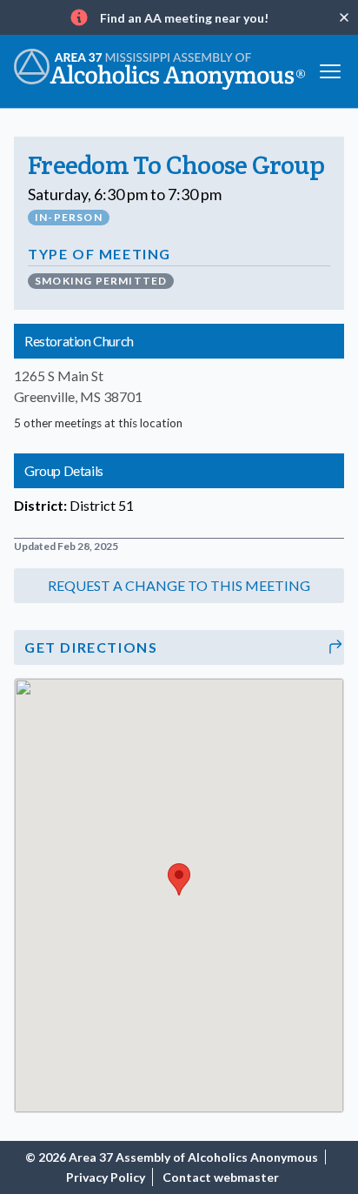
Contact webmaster (220, 1177)
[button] (179, 585)
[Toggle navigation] (330, 69)
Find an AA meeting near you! (184, 17)
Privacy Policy (105, 1177)
